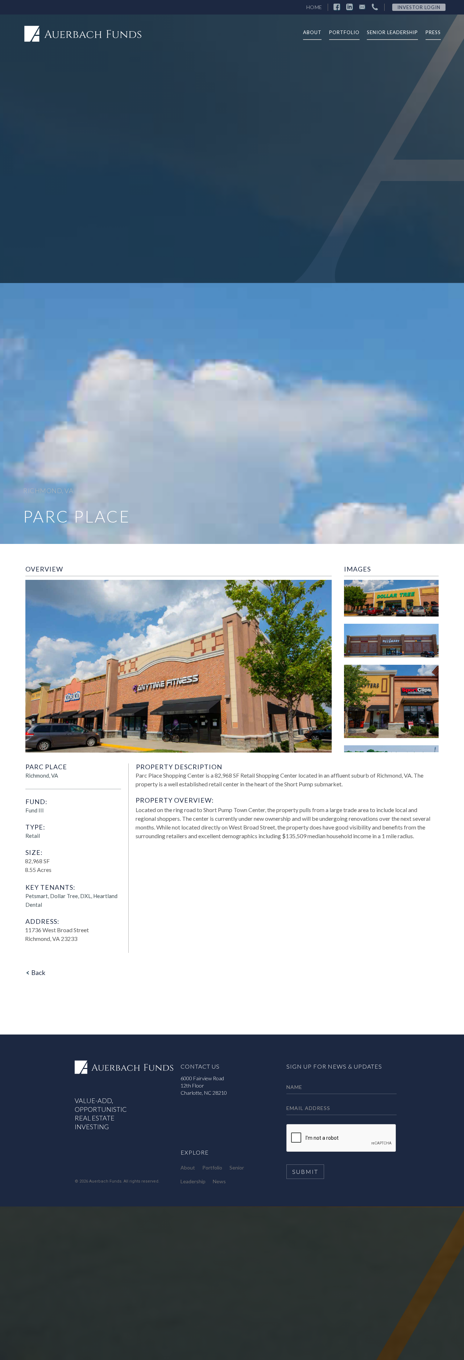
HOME (314, 7)
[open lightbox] (391, 602)
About (188, 1167)
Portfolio (212, 1167)
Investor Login (418, 7)
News (219, 1181)
